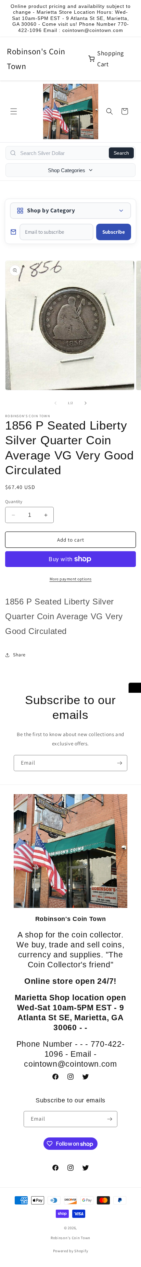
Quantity (13, 501)
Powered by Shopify (70, 1250)
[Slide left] (55, 403)
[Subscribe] (119, 763)
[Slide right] (85, 403)
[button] (13, 111)
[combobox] (62, 152)
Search (121, 153)
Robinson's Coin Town (36, 58)
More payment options (71, 578)
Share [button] (19, 655)
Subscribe (113, 232)
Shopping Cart (110, 58)
